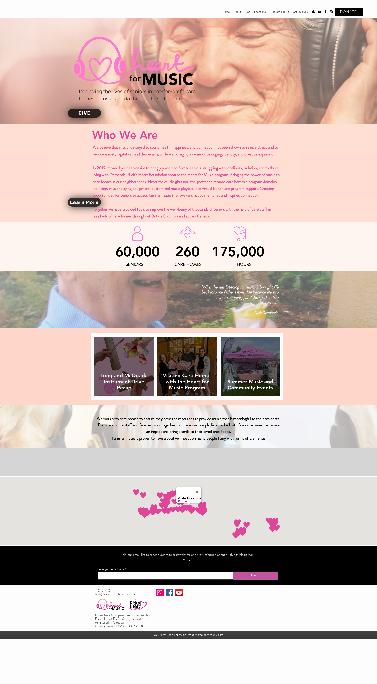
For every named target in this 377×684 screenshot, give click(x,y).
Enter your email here (111, 569)
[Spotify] (314, 12)
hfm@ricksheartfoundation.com (117, 594)
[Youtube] (319, 12)
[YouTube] (179, 592)
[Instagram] (331, 12)
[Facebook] (325, 12)
